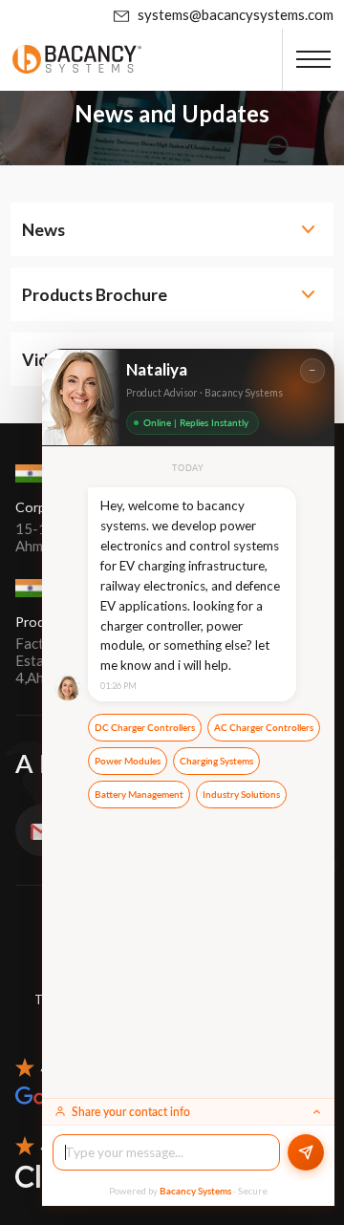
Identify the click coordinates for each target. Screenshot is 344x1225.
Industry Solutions (241, 794)
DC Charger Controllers (145, 727)
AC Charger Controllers (263, 727)
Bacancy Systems (195, 1191)
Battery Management (139, 794)
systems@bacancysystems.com (235, 14)
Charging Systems (216, 761)
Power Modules (128, 761)
